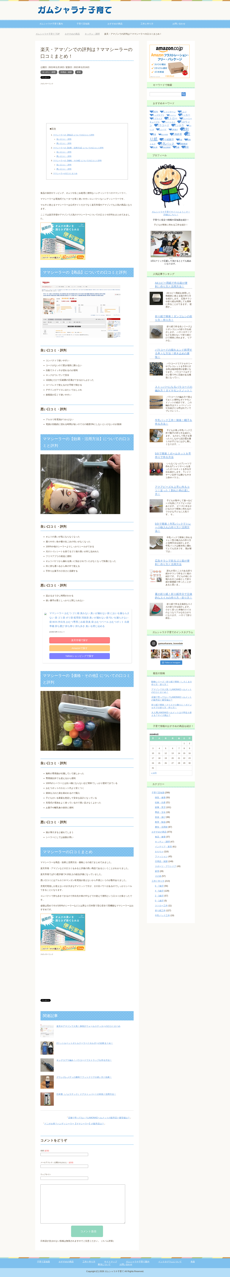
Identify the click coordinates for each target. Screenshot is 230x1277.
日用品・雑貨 (66, 72)
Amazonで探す (80, 648)
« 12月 (154, 773)
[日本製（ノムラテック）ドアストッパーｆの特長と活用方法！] (47, 1104)
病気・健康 (160, 797)
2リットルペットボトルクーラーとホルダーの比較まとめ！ (84, 1043)
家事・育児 (160, 807)
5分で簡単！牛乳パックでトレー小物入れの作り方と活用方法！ (173, 527)
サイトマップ (110, 1262)
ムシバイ (163, 129)
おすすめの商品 (115, 24)
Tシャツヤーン (169, 112)
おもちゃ (159, 851)
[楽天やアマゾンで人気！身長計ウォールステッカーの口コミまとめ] (47, 1036)
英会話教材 (166, 147)
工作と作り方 (147, 24)
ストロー (172, 118)
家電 (79, 72)
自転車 (154, 147)
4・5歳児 (159, 891)
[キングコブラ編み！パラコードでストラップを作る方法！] (47, 1070)
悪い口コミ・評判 (63, 143)
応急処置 (177, 134)
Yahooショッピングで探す (79, 656)
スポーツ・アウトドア (165, 866)
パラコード (163, 125)
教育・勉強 (160, 822)
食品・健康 (160, 837)
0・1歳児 (159, 901)
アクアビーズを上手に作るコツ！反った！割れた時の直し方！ (172, 490)
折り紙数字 (168, 139)
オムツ (183, 112)
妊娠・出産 (160, 802)
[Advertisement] (87, 104)
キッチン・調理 (48, 72)
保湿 (154, 134)
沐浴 (180, 140)
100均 (155, 112)
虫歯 (177, 147)
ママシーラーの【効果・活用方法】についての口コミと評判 (78, 148)
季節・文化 (160, 812)
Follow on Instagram (172, 663)
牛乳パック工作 (162, 915)
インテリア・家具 (163, 847)
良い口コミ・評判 (63, 139)
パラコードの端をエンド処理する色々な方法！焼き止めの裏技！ (173, 353)
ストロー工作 (161, 905)
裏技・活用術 (161, 827)
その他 (158, 876)
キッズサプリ (158, 115)
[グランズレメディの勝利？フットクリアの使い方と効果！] (47, 1087)
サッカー (185, 115)
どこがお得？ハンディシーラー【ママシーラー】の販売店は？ (74, 1124)
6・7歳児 (159, 886)
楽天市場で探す (79, 640)
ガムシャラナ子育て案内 (51, 24)
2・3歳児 (159, 896)
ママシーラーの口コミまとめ (65, 173)
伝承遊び (174, 130)
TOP (50, 34)
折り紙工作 (160, 910)
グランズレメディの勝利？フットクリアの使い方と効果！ (84, 1077)
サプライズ (157, 119)
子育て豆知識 (83, 24)
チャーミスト (169, 122)
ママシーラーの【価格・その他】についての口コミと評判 (77, 160)
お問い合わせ (178, 24)
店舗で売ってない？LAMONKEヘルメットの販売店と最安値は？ (99, 1118)
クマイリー (172, 115)
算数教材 (183, 144)
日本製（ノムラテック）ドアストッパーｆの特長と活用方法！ (86, 1094)
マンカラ (179, 125)
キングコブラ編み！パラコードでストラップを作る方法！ (84, 1060)
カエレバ (61, 632)
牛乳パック (167, 143)
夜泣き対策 (164, 134)
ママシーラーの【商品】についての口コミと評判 (73, 135)
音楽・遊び (160, 817)
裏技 (186, 147)
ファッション (161, 856)
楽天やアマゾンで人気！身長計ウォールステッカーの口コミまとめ (88, 1026)
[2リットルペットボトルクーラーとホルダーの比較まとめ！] (47, 1053)
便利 (185, 129)
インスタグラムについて (170, 1262)
